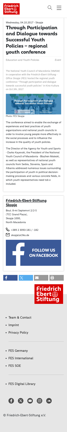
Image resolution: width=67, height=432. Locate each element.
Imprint (13, 325)
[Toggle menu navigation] (59, 7)
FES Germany (18, 351)
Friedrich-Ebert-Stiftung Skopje (26, 202)
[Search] (50, 7)
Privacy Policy (18, 332)
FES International (20, 358)
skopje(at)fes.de (20, 235)
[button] (10, 278)
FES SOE (14, 366)
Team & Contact (19, 317)
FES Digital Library (21, 384)
